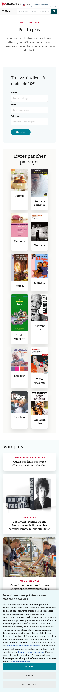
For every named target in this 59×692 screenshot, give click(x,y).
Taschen (19, 417)
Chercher (21, 132)
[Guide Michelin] (19, 312)
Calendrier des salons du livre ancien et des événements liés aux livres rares (29, 589)
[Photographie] (39, 403)
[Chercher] (54, 11)
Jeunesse (39, 283)
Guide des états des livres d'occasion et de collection (29, 464)
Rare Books (29, 517)
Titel (13, 104)
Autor (14, 93)
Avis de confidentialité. (19, 661)
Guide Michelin (19, 337)
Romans (39, 245)
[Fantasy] (19, 267)
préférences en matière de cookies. (23, 645)
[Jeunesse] (39, 266)
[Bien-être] (19, 225)
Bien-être (19, 242)
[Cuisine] (19, 180)
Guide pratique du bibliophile (29, 457)
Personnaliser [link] (29, 684)
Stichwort (16, 116)
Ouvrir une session (40, 4)
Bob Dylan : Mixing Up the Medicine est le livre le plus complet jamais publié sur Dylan (30, 525)
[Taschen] (19, 402)
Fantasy (19, 286)
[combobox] (34, 11)
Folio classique (39, 381)
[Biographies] (39, 307)
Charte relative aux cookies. (31, 652)
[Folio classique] (39, 361)
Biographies (39, 328)
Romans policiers (39, 203)
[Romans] (39, 227)
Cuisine (19, 196)
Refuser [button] (29, 675)
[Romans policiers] (39, 183)
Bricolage (19, 378)
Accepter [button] (29, 666)
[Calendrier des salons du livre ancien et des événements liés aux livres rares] (29, 557)
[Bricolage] (19, 359)
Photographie (39, 422)
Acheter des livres (29, 23)
